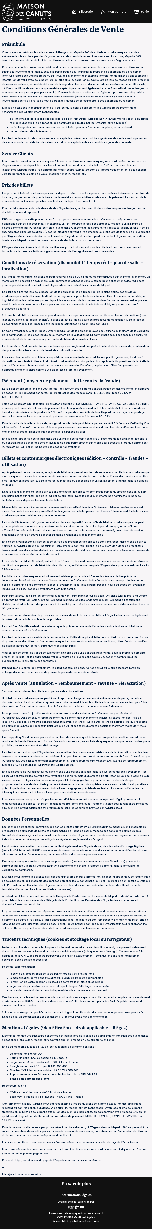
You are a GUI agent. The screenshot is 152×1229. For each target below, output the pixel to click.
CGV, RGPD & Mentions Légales (76, 1217)
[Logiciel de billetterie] (76, 1208)
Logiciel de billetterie (71, 1201)
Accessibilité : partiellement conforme (76, 1221)
